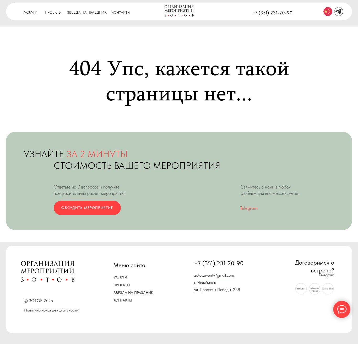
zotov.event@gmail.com (214, 275)
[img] (327, 11)
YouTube (301, 288)
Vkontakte (328, 288)
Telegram (248, 208)
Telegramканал (314, 289)
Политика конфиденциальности (51, 310)
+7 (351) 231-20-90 (272, 13)
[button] (87, 208)
